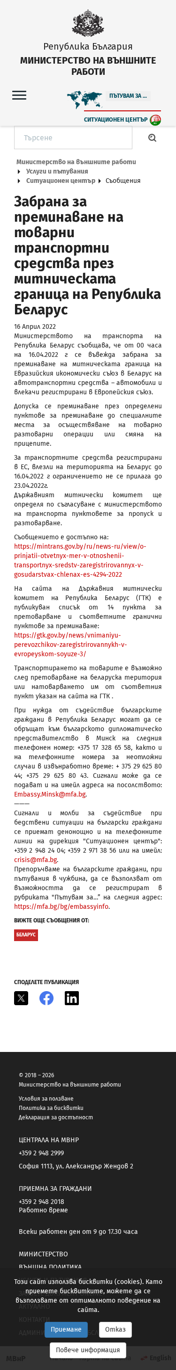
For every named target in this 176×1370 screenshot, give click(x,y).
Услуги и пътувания (57, 171)
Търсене (152, 137)
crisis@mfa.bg (35, 860)
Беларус (26, 935)
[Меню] (19, 94)
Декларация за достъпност (56, 1117)
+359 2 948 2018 (41, 1202)
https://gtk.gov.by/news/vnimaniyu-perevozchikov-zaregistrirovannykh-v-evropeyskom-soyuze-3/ (70, 644)
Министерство (43, 1254)
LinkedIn (72, 998)
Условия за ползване (46, 1098)
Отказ (115, 1330)
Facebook (46, 998)
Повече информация (88, 1350)
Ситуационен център (116, 119)
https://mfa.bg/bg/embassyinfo (61, 907)
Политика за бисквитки (51, 1108)
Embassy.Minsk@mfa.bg (49, 794)
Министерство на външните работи (76, 162)
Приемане (66, 1330)
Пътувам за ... (128, 96)
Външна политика (50, 1267)
